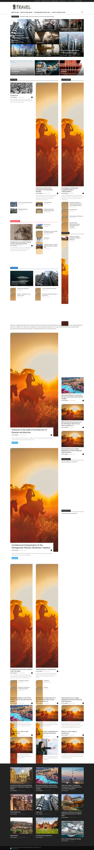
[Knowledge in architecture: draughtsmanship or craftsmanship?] (72, 134)
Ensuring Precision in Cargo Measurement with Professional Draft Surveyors (71, 450)
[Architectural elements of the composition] (71, 44)
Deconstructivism (73, 209)
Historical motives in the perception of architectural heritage (44, 189)
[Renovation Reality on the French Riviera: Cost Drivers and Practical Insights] (72, 385)
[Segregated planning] (13, 210)
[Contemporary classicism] (47, 825)
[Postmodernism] (21, 802)
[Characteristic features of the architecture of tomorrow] (21, 278)
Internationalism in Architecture (76, 216)
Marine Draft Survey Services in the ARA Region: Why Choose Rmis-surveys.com (71, 423)
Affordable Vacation (55, 0)
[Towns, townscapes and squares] (13, 204)
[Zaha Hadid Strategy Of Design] (72, 829)
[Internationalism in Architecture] (47, 616)
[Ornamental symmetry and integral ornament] (71, 67)
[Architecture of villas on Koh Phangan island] (21, 745)
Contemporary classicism (44, 835)
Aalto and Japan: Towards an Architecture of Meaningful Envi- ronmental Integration (71, 787)
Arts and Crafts (47, 224)
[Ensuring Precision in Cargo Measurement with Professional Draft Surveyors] (72, 439)
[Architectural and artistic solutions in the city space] (21, 616)
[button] (82, 12)
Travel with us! (37, 0)
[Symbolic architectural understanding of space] (39, 210)
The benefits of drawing (23, 680)
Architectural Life (70, 0)
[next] (82, 16)
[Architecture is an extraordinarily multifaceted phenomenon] (21, 232)
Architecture (15, 12)
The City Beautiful (48, 202)
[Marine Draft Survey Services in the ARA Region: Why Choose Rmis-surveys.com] (72, 412)
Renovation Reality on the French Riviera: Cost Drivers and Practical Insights (37, 16)
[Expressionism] (47, 39)
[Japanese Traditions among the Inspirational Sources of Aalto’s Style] (39, 246)
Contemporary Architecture (42, 12)
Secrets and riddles (78, 0)
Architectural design (26, 12)
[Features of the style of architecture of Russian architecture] (22, 67)
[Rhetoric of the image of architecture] (72, 745)
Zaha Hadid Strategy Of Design (71, 839)
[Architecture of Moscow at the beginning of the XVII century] (22, 31)
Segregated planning (22, 209)
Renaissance (46, 238)
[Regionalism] (21, 825)
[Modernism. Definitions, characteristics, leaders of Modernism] (64, 238)
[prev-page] (11, 216)
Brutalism (46, 687)
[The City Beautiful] (39, 204)
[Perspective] (21, 88)
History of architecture (58, 12)
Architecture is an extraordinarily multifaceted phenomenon (20, 243)
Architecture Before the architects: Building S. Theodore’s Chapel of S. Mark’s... (21, 787)
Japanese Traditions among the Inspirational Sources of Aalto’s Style (51, 246)
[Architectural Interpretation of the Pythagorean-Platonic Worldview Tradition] (47, 67)
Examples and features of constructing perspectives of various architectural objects (75, 204)
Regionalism (46, 680)
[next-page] (13, 216)
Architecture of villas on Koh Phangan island (19, 732)
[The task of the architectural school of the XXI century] (22, 51)
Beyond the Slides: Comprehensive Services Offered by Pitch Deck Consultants (47, 733)
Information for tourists (45, 0)
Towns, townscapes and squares (25, 202)
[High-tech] (46, 278)
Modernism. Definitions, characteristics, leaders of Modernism (75, 238)
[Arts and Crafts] (39, 226)
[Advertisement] (35, 261)
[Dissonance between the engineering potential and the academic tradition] (71, 26)
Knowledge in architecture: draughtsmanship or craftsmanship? (69, 189)
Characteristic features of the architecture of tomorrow (19, 282)
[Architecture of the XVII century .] (47, 51)
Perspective (14, 95)
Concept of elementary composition (49, 288)
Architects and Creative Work (23, 288)
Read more (15, 442)
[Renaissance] (39, 239)
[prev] (79, 16)
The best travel (62, 0)
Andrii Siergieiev (15, 42)
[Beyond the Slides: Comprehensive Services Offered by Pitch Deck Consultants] (64, 274)
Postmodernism (15, 812)
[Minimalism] (47, 26)
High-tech (39, 283)
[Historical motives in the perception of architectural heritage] (47, 134)
